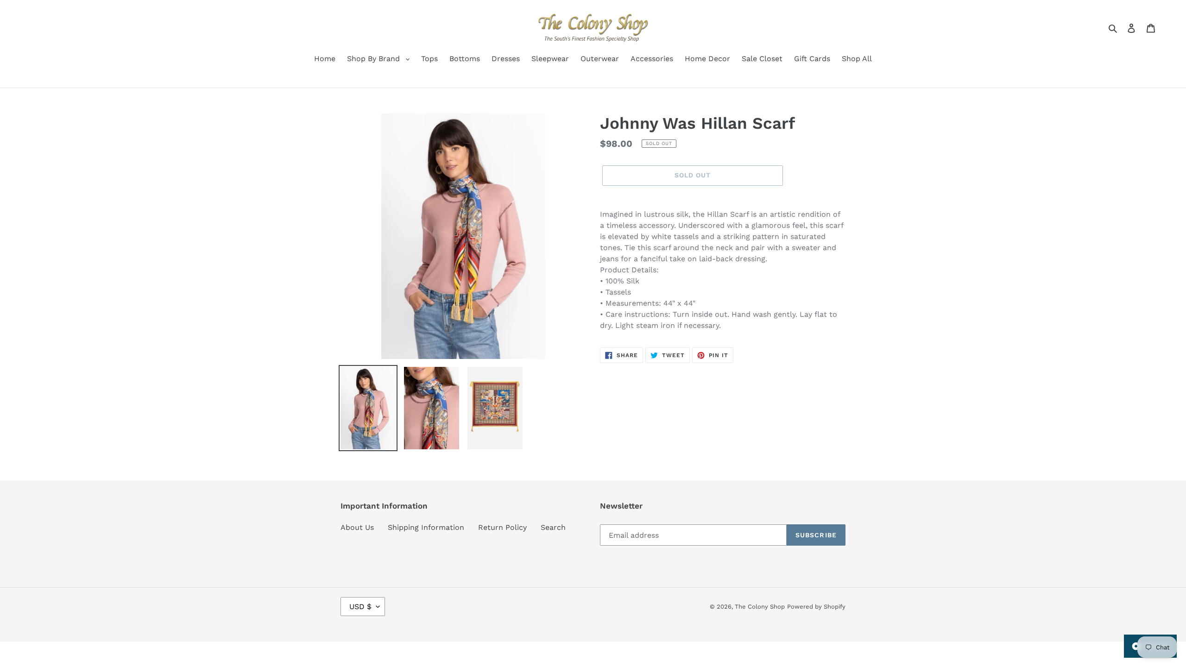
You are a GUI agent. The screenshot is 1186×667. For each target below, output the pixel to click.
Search (553, 527)
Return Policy (502, 527)
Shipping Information (426, 527)
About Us (357, 527)
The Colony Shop (760, 606)
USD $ (360, 606)
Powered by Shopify (816, 606)
